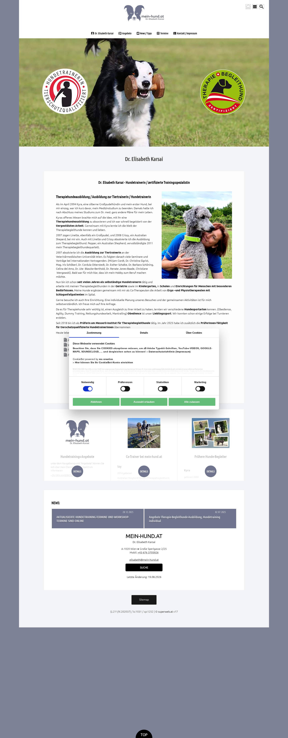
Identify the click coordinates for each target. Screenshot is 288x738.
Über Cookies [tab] (194, 332)
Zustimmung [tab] (94, 332)
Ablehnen (96, 401)
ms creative (106, 359)
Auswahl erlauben (144, 401)
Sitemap (144, 599)
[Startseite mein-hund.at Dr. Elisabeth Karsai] (144, 12)
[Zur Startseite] (248, 6)
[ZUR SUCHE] (261, 6)
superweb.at (165, 611)
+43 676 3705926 (148, 552)
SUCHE (144, 567)
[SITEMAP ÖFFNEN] (254, 6)
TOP (144, 735)
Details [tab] (144, 332)
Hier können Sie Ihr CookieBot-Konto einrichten (104, 362)
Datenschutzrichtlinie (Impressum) (170, 351)
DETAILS (77, 471)
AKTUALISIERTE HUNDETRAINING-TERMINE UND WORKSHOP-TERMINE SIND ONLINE (92, 519)
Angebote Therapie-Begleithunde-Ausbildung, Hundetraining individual (184, 519)
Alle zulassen (192, 401)
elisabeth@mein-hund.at (144, 559)
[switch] (125, 388)
